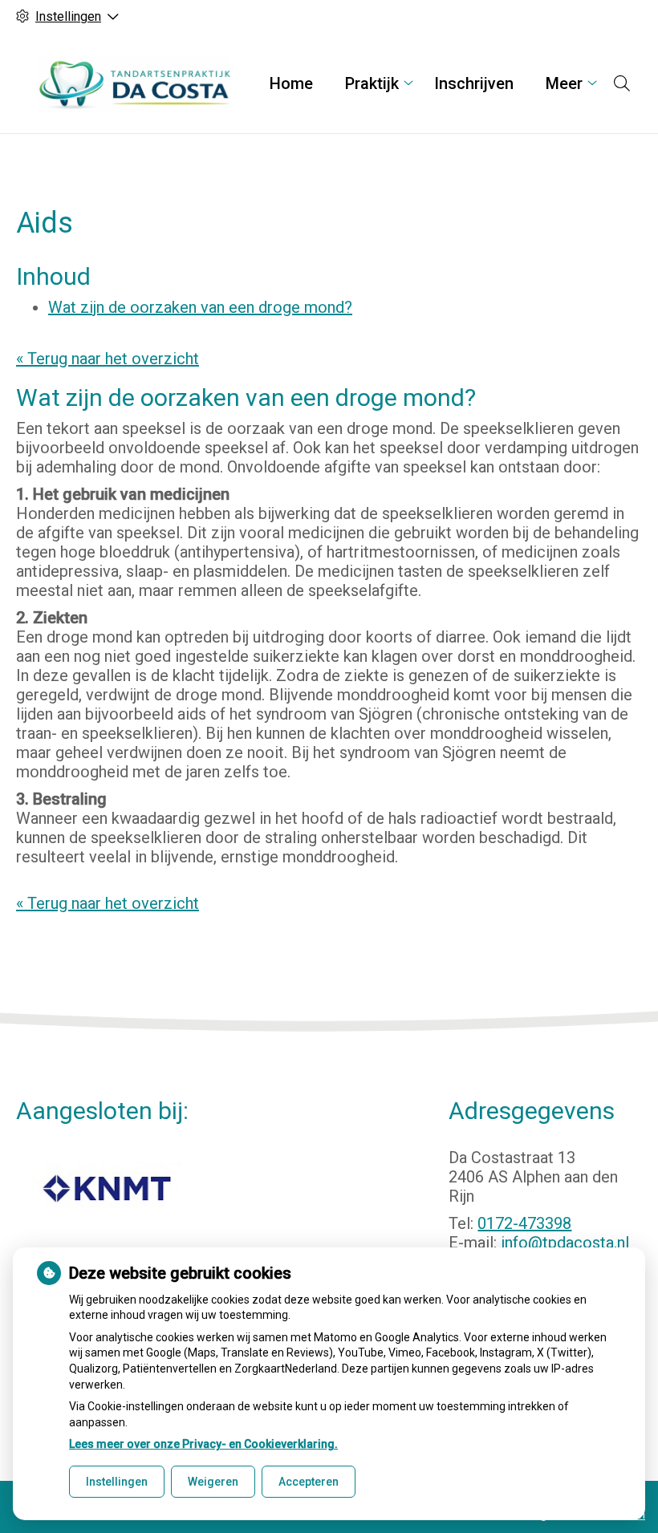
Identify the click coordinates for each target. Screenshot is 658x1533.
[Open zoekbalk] (622, 83)
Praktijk (372, 83)
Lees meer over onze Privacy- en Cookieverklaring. (203, 1444)
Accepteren (308, 1481)
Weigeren (213, 1481)
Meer (564, 83)
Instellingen (117, 1481)
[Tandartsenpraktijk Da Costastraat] (135, 83)
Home (291, 83)
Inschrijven (474, 83)
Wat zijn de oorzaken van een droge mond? (200, 307)
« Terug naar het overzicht (107, 358)
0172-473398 (524, 1223)
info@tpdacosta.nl (565, 1242)
